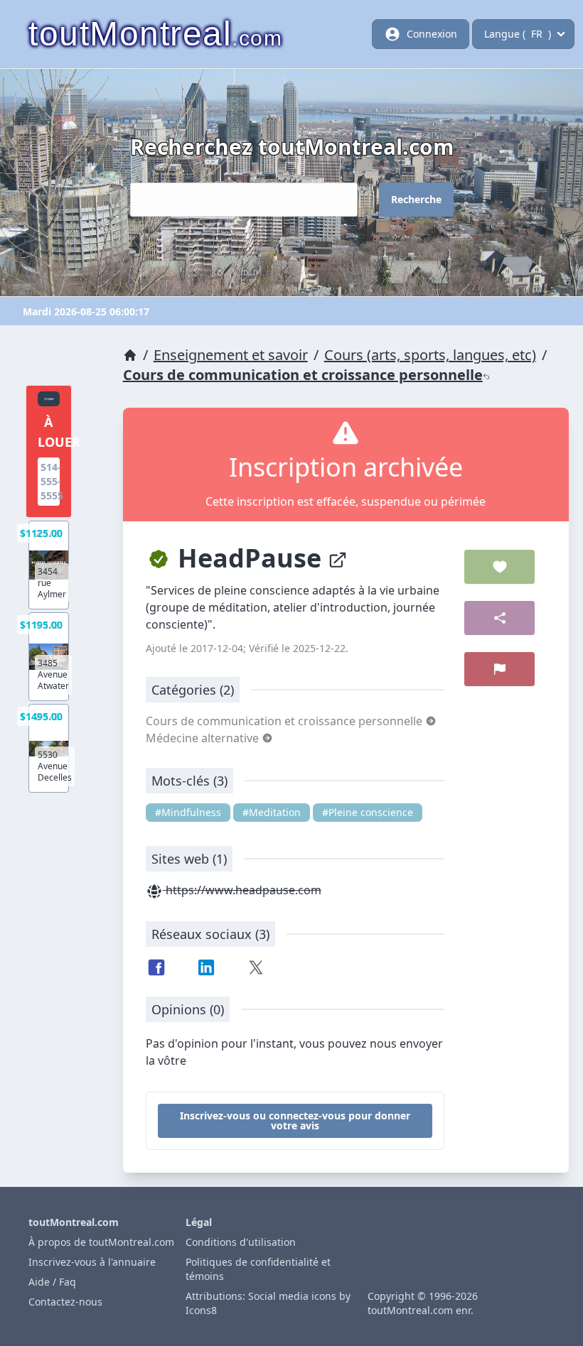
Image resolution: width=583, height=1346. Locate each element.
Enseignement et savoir (231, 354)
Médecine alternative (204, 738)
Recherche (416, 199)
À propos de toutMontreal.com (101, 1242)
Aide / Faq (52, 1281)
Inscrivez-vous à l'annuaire (92, 1262)
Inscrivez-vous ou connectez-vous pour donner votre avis (295, 1120)
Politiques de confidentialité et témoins (258, 1269)
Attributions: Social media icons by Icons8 (268, 1303)
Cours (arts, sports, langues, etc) (430, 354)
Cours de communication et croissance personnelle (303, 374)
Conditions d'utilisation (241, 1242)
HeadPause (249, 558)
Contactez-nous (65, 1301)
